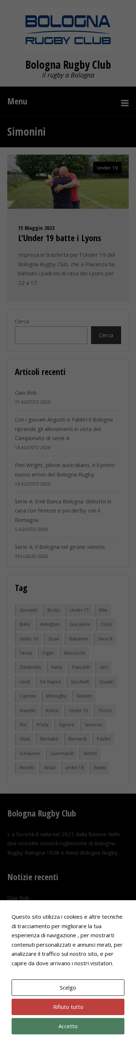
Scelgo (68, 987)
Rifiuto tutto (68, 1006)
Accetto (68, 1026)
